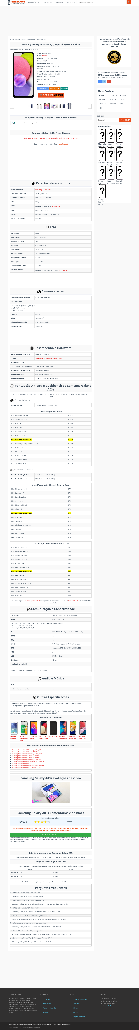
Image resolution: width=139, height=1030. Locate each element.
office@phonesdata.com (112, 1006)
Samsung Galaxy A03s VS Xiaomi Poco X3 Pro (26, 767)
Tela (29, 138)
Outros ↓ (70, 2)
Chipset (75, 1008)
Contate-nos (47, 1004)
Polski (63, 1024)
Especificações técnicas (80, 999)
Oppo (101, 108)
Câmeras (34, 138)
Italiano (59, 1024)
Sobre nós (46, 999)
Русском (49, 1024)
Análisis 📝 (64, 88)
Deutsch (38, 1024)
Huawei (102, 99)
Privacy (45, 1012)
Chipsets (59, 2)
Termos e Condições (49, 1008)
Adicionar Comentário (50, 835)
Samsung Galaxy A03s (43, 190)
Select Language (14, 1024)
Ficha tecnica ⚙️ (43, 88)
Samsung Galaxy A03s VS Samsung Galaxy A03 (27, 754)
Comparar (47, 2)
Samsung (45, 56)
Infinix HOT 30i (73, 601)
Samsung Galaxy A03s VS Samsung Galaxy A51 (27, 750)
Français (44, 1024)
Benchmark (74, 138)
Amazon (55, 206)
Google (123, 99)
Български (68, 1024)
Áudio (60, 138)
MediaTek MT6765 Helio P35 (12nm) (49, 358)
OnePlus (102, 103)
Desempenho (43, 138)
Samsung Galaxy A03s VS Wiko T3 (22, 763)
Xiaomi (123, 95)
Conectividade (53, 138)
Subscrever (125, 120)
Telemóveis (33, 2)
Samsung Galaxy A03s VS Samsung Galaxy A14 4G (28, 765)
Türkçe (54, 1024)
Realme (113, 103)
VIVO (122, 103)
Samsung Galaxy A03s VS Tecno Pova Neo (25, 756)
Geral (25, 138)
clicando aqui (62, 144)
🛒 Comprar (47, 95)
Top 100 (75, 1012)
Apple (101, 95)
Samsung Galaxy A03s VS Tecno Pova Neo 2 (26, 758)
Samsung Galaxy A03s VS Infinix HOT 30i (25, 752)
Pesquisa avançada (79, 1017)
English (28, 1024)
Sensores (66, 138)
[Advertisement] (69, 21)
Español (33, 1024)
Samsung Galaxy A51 (32, 601)
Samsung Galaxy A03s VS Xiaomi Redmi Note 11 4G (28, 762)
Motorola (113, 99)
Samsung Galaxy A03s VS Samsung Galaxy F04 (26, 760)
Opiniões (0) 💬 (54, 88)
